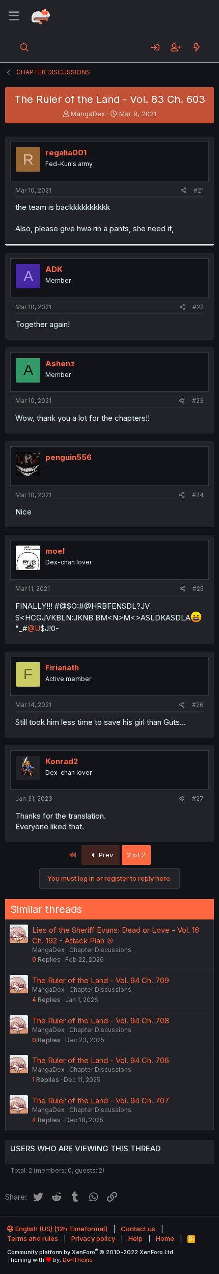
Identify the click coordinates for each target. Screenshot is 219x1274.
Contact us (138, 1229)
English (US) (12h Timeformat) (60, 1229)
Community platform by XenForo (91, 1252)
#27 (198, 798)
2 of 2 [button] (136, 855)
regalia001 (66, 152)
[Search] (24, 47)
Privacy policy (93, 1238)
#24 (198, 495)
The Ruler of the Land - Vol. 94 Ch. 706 (100, 1060)
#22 (198, 307)
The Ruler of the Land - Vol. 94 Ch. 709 (100, 980)
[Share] (183, 191)
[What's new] (196, 47)
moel (55, 551)
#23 (198, 400)
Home (165, 1238)
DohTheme (78, 1259)
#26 (198, 705)
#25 (198, 588)
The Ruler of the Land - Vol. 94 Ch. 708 (100, 1020)
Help (135, 1238)
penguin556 (68, 457)
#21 (199, 190)
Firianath (62, 667)
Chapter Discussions (100, 950)
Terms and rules (32, 1238)
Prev (105, 855)
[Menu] (14, 16)
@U (34, 628)
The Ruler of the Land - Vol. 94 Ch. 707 (100, 1100)
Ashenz (60, 363)
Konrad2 (61, 761)
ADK (54, 269)
